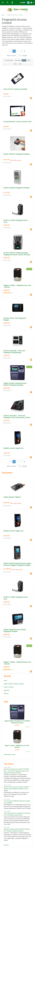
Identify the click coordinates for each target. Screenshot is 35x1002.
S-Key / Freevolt (8, 687)
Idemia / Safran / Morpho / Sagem (14, 683)
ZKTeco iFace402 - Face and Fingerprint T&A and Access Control (16, 416)
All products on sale (9, 754)
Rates (15, 64)
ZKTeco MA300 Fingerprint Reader (16, 188)
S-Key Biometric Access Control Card (17, 122)
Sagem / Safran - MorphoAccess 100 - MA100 (17, 286)
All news (6, 845)
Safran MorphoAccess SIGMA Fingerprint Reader (14, 630)
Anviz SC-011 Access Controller (15, 89)
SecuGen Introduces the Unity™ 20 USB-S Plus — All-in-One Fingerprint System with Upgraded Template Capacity (16, 770)
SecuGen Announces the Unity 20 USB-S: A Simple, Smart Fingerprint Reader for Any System (16, 788)
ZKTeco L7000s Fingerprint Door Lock (15, 221)
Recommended (9, 60)
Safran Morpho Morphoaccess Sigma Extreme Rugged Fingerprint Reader (17, 564)
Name (28, 60)
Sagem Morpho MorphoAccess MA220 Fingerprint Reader (15, 384)
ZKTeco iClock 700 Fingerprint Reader (14, 319)
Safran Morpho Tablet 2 (12, 497)
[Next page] (24, 51)
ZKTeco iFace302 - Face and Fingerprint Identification (14, 351)
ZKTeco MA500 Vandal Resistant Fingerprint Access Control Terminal (16, 254)
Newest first (18, 60)
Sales (20, 64)
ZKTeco (6, 693)
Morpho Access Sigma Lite (13, 448)
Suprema (6, 690)
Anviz (5, 680)
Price (23, 60)
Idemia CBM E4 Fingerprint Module (16, 154)
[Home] (17, 10)
